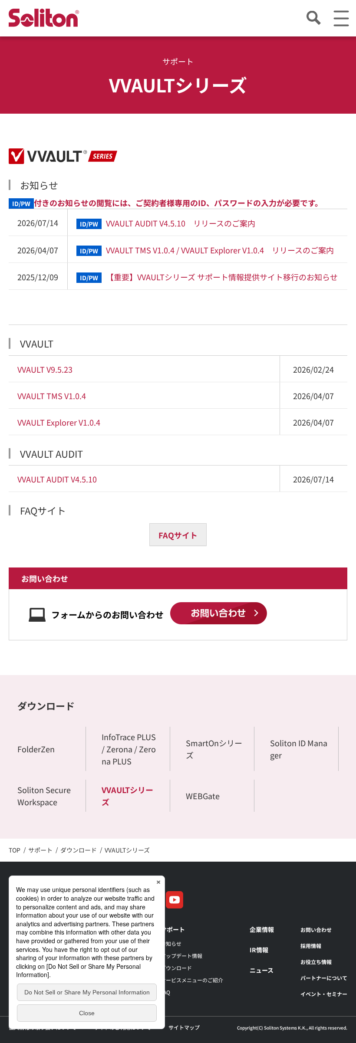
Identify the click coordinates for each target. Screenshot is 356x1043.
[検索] (313, 18)
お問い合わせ (316, 929)
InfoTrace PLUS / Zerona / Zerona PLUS (129, 749)
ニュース (262, 970)
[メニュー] (341, 18)
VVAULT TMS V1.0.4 (51, 395)
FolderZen (36, 748)
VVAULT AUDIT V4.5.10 (57, 479)
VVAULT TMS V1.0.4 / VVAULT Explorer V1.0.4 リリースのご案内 (207, 250)
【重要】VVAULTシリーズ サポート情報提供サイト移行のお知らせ (209, 276)
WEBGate (203, 795)
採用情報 (310, 945)
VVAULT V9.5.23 (45, 369)
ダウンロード (46, 705)
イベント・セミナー (323, 993)
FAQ (165, 992)
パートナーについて (323, 977)
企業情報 (262, 929)
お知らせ (171, 943)
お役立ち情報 (316, 961)
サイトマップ (184, 1027)
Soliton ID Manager (298, 749)
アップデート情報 (181, 955)
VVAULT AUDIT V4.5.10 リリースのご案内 (167, 223)
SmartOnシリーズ (214, 749)
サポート (173, 929)
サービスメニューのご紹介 (192, 980)
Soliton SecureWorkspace (44, 795)
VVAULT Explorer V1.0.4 (58, 422)
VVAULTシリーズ (127, 795)
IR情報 (259, 949)
